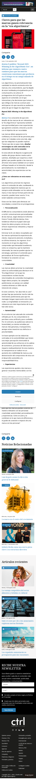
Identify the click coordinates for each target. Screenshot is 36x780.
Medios (21, 750)
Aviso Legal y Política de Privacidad (8, 766)
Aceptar (18, 392)
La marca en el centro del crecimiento (17, 519)
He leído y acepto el (17, 696)
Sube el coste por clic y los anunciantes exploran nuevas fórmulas (18, 622)
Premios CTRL (6, 738)
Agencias (4, 749)
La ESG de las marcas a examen (25, 744)
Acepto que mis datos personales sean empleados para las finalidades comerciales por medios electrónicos (17, 703)
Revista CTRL (5, 741)
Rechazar (18, 396)
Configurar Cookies (24, 766)
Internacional (22, 741)
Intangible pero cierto (25, 738)
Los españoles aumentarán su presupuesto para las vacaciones (15, 653)
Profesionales (22, 756)
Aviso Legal (23, 404)
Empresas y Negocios (8, 757)
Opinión (21, 753)
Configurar (18, 401)
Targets (21, 758)
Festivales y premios (7, 759)
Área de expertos (7, 751)
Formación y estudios (25, 735)
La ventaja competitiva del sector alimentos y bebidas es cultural (15, 591)
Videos (20, 761)
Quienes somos (6, 735)
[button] (33, 375)
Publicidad (21, 768)
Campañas (5, 754)
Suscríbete (5, 743)
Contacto (4, 746)
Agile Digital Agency (9, 776)
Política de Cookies (14, 404)
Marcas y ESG (22, 748)
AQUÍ (21, 381)
